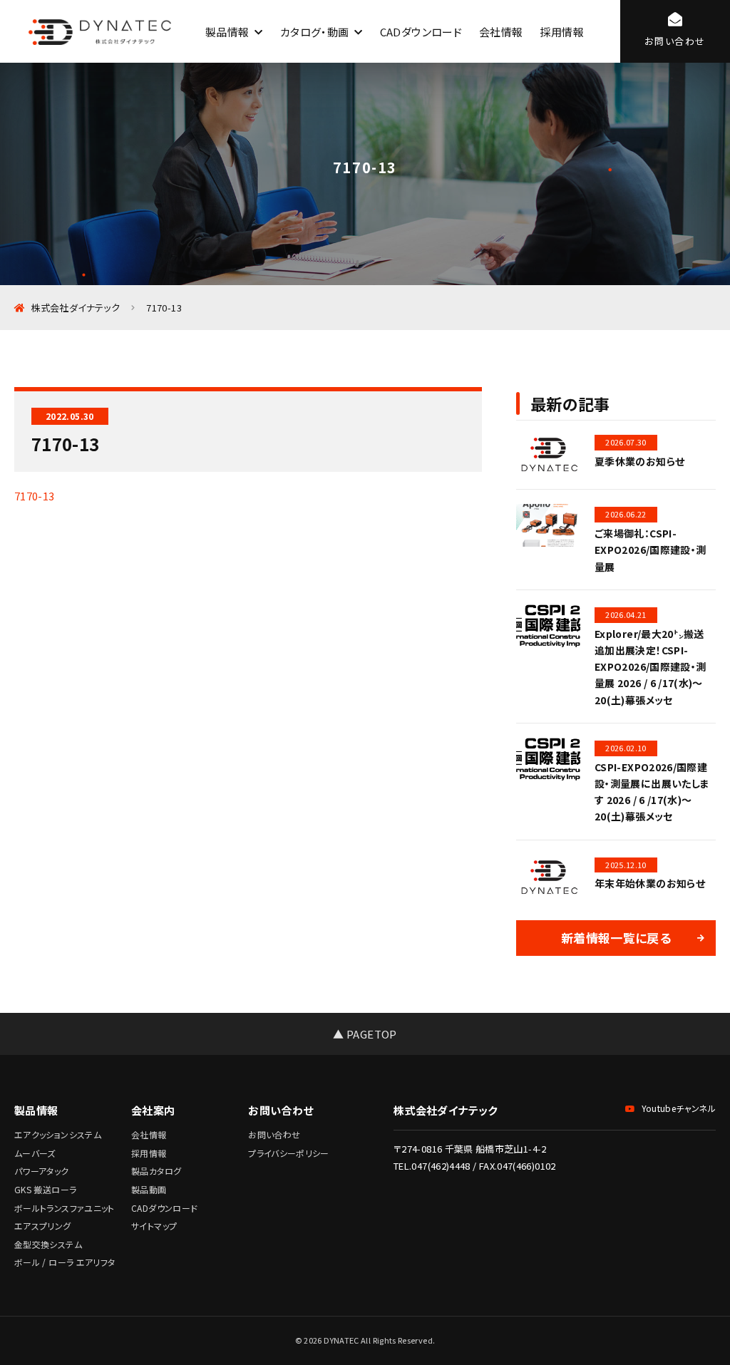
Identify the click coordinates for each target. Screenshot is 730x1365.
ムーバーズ (35, 1153)
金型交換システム (48, 1244)
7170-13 (34, 495)
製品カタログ (156, 1171)
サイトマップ (154, 1226)
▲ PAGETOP (364, 1033)
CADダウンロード (421, 31)
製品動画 (148, 1189)
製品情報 (227, 31)
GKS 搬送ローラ (45, 1189)
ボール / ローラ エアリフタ (64, 1262)
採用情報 (561, 31)
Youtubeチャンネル (679, 1108)
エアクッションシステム (57, 1134)
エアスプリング (42, 1226)
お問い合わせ (274, 1134)
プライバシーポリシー (288, 1153)
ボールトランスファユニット (64, 1208)
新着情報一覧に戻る (616, 938)
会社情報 (501, 31)
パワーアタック (41, 1171)
